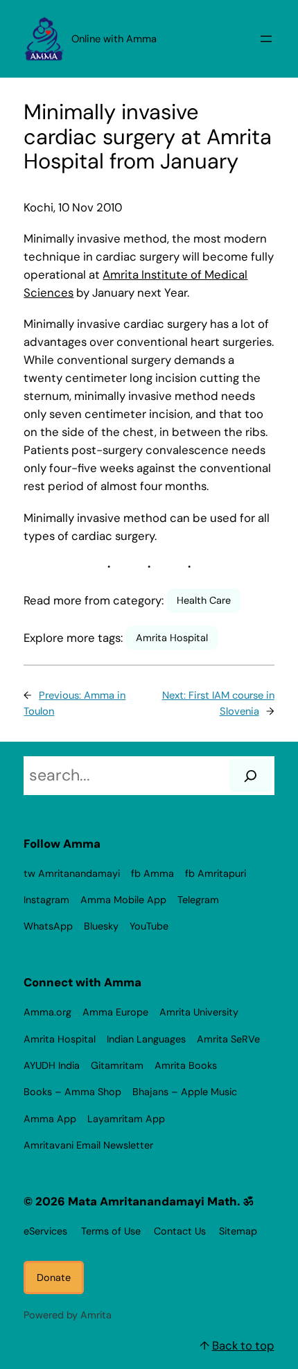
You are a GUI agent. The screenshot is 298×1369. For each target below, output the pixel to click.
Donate (54, 1277)
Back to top (243, 1345)
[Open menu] (266, 38)
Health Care (204, 600)
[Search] (250, 775)
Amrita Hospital (172, 637)
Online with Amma (114, 39)
